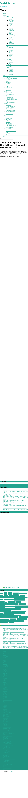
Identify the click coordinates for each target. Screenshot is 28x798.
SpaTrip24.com (12, 771)
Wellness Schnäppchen (9, 617)
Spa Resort (11, 599)
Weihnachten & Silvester (11, 78)
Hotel (20, 593)
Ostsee (1, 595)
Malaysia (11, 52)
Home (4, 13)
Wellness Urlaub (4, 621)
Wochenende (9, 82)
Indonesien (11, 49)
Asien (7, 46)
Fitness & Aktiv (9, 114)
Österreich (11, 21)
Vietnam (10, 51)
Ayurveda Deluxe (10, 98)
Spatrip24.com (19, 599)
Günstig (16, 594)
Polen (10, 38)
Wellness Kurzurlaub (11, 613)
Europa (7, 16)
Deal (5, 593)
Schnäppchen (5, 597)
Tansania (11, 74)
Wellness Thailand (4, 619)
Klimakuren (8, 128)
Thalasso (8, 129)
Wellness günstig (21, 607)
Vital (7, 86)
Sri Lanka (11, 50)
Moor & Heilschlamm (11, 131)
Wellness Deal (12, 604)
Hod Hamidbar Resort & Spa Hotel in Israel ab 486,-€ (15, 490)
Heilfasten (8, 122)
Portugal (10, 37)
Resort (23, 595)
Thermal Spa (9, 87)
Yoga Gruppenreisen (10, 102)
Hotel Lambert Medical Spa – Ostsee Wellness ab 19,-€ (15, 509)
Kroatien (11, 28)
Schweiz (10, 23)
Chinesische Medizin (10, 110)
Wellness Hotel (16, 609)
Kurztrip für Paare (10, 92)
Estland (10, 44)
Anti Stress (8, 105)
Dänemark (11, 26)
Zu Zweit (8, 77)
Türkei (10, 19)
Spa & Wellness (19, 597)
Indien (10, 56)
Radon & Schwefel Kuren (12, 125)
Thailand (11, 47)
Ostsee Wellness (12, 595)
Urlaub (6, 602)
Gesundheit (5, 103)
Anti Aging (8, 79)
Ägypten (11, 69)
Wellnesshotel (5, 609)
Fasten (7, 120)
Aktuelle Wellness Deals (11, 625)
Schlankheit (8, 119)
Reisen (21, 595)
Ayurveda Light (9, 97)
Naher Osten (8, 59)
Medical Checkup (10, 107)
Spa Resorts (8, 90)
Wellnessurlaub (22, 619)
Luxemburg (11, 43)
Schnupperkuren (9, 116)
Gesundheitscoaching (10, 111)
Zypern (10, 24)
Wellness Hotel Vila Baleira (16, 611)
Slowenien (11, 29)
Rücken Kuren (9, 118)
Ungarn (10, 41)
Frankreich (11, 34)
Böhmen (1, 593)
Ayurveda (5, 95)
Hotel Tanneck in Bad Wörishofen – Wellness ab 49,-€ (15, 496)
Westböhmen (11, 622)
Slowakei (11, 39)
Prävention (8, 112)
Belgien (10, 33)
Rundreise (8, 88)
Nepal (10, 58)
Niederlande (11, 30)
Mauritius (11, 55)
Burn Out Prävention (10, 106)
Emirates (11, 60)
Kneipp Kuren (9, 124)
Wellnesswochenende (4, 622)
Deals (4, 136)
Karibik (10, 66)
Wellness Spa (23, 617)
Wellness (5, 75)
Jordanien (11, 62)
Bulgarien (11, 42)
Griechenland (12, 35)
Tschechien (11, 20)
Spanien (10, 32)
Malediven (11, 54)
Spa (12, 597)
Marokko (11, 71)
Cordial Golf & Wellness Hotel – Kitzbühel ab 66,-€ (14, 508)
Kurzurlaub (5, 91)
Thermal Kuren (9, 127)
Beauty (7, 81)
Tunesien (11, 70)
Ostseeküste (6, 595)
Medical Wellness (10, 108)
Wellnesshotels (5, 611)
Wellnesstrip (13, 619)
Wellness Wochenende (16, 621)
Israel (10, 63)
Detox (7, 132)
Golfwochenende (10, 94)
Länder (4, 15)
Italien (10, 25)
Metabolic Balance (10, 134)
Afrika (7, 67)
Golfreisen (8, 83)
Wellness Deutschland (10, 606)
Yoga (7, 100)
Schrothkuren (9, 123)
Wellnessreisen (9, 615)
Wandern (8, 85)
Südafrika (11, 73)
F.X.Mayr (8, 133)
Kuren (4, 115)
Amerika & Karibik (10, 64)
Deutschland (11, 17)
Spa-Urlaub (6, 599)
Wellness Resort (17, 615)
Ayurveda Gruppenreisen (11, 99)
